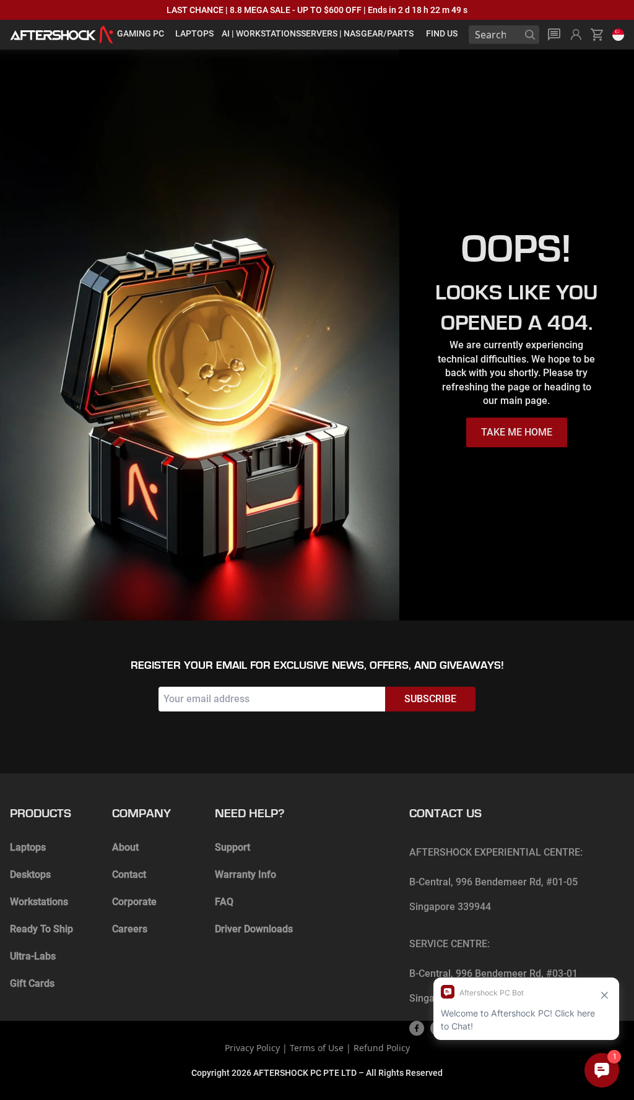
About (125, 847)
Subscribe (430, 699)
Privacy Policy (252, 1048)
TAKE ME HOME (516, 432)
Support (232, 847)
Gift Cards (32, 983)
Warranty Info (245, 874)
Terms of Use (317, 1048)
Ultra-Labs (33, 956)
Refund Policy (382, 1048)
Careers (129, 929)
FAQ (224, 902)
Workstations (39, 902)
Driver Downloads (254, 929)
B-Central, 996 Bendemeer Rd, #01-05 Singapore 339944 (493, 894)
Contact (129, 874)
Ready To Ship (41, 929)
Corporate (134, 902)
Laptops (28, 847)
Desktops (30, 874)
